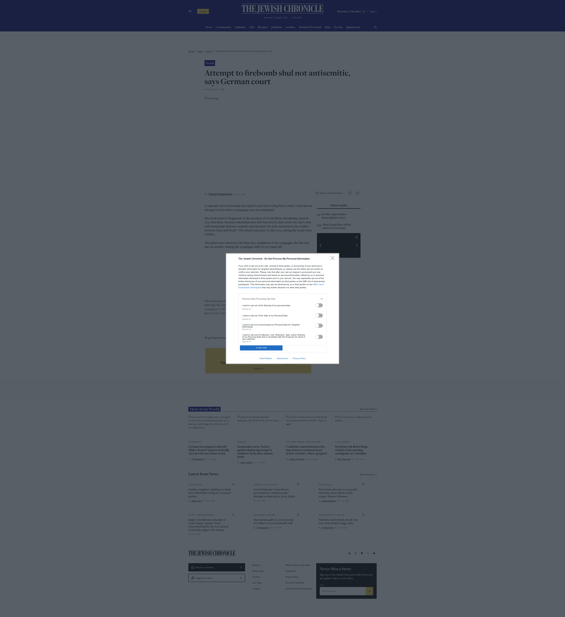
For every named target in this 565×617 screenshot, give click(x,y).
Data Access (282, 358)
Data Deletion (266, 358)
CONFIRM (261, 348)
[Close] (333, 259)
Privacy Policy (299, 358)
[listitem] (282, 298)
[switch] (319, 305)
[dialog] (282, 308)
